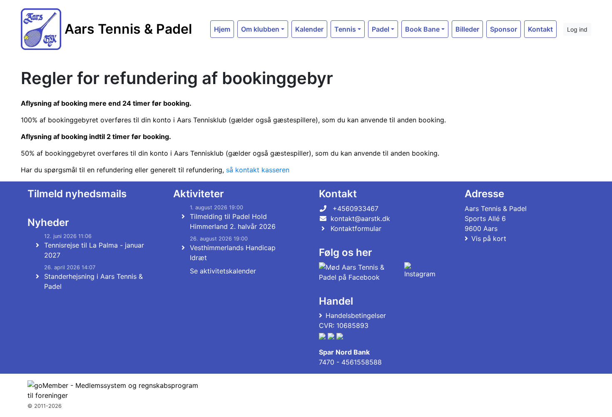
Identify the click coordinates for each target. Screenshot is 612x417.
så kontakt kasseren (257, 170)
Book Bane (422, 29)
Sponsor (503, 29)
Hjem (222, 29)
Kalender (309, 29)
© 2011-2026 (44, 406)
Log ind (577, 29)
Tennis (345, 29)
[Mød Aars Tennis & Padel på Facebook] (360, 272)
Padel (380, 29)
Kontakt (540, 29)
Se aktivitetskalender (223, 271)
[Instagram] (419, 272)
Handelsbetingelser (356, 315)
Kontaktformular (356, 228)
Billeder (467, 29)
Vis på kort (488, 238)
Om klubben (260, 29)
